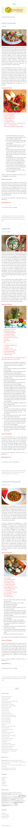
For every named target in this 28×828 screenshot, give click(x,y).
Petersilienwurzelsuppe (6, 743)
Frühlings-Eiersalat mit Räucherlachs (9, 715)
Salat (18, 216)
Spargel (7, 473)
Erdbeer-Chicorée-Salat (9, 23)
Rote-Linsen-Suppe (5, 727)
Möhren (13, 799)
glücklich (6, 219)
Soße (3, 780)
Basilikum (17, 217)
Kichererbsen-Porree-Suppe (7, 738)
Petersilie (4, 801)
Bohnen (11, 793)
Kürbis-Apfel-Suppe (5, 737)
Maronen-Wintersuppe (6, 721)
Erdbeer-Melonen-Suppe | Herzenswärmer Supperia (12, 761)
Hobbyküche (7, 797)
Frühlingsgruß (4, 741)
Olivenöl (9, 219)
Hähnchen (12, 797)
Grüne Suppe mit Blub (6, 698)
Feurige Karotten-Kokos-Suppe (8, 704)
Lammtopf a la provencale (7, 713)
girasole (3, 768)
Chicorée (20, 217)
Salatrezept (14, 219)
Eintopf (19, 470)
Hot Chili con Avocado (6, 712)
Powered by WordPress (6, 825)
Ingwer (19, 797)
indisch (15, 797)
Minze (10, 799)
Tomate (11, 473)
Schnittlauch (23, 800)
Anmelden (4, 813)
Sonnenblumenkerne (21, 219)
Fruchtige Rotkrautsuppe (6, 702)
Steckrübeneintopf (5, 709)
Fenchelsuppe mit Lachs (6, 740)
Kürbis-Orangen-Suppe (6, 723)
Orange (18, 799)
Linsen (22, 678)
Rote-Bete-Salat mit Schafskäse (8, 746)
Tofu (24, 678)
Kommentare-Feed (5, 816)
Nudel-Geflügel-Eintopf (6, 719)
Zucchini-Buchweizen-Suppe (7, 729)
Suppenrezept (18, 802)
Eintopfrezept (13, 472)
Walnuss (12, 805)
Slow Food (5, 802)
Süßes (3, 783)
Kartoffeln (4, 798)
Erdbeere (16, 794)
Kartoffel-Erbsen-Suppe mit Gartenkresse (10, 749)
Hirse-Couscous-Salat (6, 733)
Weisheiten (4, 785)
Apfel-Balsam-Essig (10, 217)
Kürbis (17, 798)
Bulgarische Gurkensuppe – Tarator (9, 726)
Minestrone (4, 724)
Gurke (3, 797)
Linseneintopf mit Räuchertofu (11, 482)
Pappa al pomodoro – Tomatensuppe (9, 751)
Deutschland (16, 793)
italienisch (22, 472)
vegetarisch (15, 473)
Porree (8, 800)
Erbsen (12, 794)
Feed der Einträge (5, 814)
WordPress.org (4, 817)
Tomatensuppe (8, 804)
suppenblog (11, 802)
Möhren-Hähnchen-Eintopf (7, 747)
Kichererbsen (10, 798)
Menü (14, 4)
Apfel (3, 792)
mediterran (5, 799)
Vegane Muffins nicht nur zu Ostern (9, 735)
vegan (3, 220)
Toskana (12, 804)
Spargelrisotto (6, 229)
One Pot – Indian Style (6, 718)
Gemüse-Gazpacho (5, 710)
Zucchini (16, 805)
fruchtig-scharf (9, 796)
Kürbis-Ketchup (5, 699)
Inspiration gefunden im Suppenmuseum (10, 701)
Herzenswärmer (5, 752)
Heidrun (3, 769)
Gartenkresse (15, 796)
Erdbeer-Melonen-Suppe (6, 696)
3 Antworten (4, 26)
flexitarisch (4, 796)
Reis (5, 473)
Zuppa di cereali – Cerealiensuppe (8, 744)
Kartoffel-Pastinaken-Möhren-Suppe (9, 716)
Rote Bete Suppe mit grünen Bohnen (9, 705)
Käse (3, 473)
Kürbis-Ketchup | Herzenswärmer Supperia (10, 765)
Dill (21, 792)
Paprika (21, 799)
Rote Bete (13, 800)
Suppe (3, 782)
